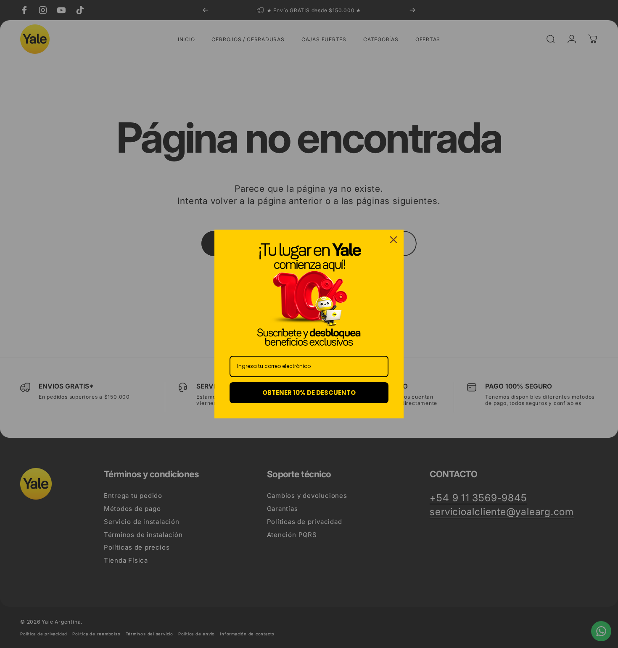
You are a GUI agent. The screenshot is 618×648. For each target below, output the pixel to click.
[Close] (393, 240)
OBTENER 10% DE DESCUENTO (309, 392)
